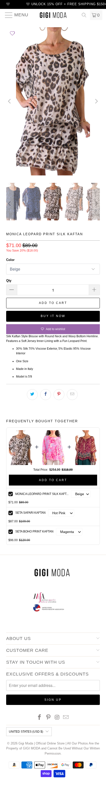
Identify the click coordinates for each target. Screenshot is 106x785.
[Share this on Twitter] (32, 394)
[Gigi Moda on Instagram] (57, 717)
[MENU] (7, 15)
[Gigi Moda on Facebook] (39, 717)
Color (10, 260)
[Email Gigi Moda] (66, 717)
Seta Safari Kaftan (30, 512)
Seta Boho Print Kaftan (34, 531)
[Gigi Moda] (53, 15)
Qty (8, 280)
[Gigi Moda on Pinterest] (48, 717)
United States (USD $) (26, 731)
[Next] (96, 101)
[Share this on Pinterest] (58, 394)
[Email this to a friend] (72, 394)
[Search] (84, 15)
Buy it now (53, 316)
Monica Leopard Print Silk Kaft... (42, 494)
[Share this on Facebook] (45, 394)
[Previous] (10, 101)
